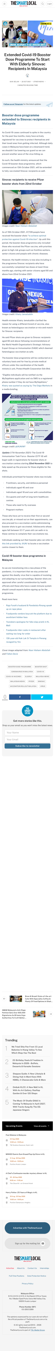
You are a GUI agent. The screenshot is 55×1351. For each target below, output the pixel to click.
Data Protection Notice (36, 1276)
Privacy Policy (27, 1284)
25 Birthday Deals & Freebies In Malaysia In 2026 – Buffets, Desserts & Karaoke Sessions (28, 1063)
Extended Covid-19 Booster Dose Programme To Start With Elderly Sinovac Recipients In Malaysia (27, 61)
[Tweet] (42, 697)
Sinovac (41, 681)
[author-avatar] (27, 75)
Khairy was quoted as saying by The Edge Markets (26, 385)
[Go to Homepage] (23, 3)
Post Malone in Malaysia (16, 1135)
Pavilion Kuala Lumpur (18, 1164)
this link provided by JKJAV (14, 543)
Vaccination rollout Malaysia (23, 686)
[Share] (20, 697)
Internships (44, 1268)
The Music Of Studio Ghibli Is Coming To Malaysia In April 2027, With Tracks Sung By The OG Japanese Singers (29, 1105)
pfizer (31, 681)
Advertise (10, 1268)
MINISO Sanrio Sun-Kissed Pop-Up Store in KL (25, 1154)
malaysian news (17, 681)
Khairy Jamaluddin (24, 314)
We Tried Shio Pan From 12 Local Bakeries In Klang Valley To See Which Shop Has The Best (27, 1050)
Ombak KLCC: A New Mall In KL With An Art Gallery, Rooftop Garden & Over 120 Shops (28, 1090)
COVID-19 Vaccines (13, 676)
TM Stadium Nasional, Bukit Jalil (21, 1145)
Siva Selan (14, 82)
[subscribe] (43, 1243)
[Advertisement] (27, 876)
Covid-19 (40, 672)
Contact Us (32, 1268)
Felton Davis (12, 654)
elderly (28, 676)
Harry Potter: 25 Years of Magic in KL (21, 1192)
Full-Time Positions (16, 1276)
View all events (40, 1126)
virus (42, 686)
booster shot (41, 667)
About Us (21, 1268)
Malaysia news (42, 676)
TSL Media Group (38, 1330)
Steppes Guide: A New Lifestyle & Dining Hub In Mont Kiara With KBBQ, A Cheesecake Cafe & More (29, 1077)
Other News (38, 82)
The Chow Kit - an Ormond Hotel (21, 1183)
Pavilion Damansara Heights (20, 1202)
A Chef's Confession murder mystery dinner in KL (26, 1173)
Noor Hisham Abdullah (26, 226)
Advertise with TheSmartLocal (27, 1228)
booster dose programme (19, 667)
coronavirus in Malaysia (22, 672)
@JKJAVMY (20, 446)
